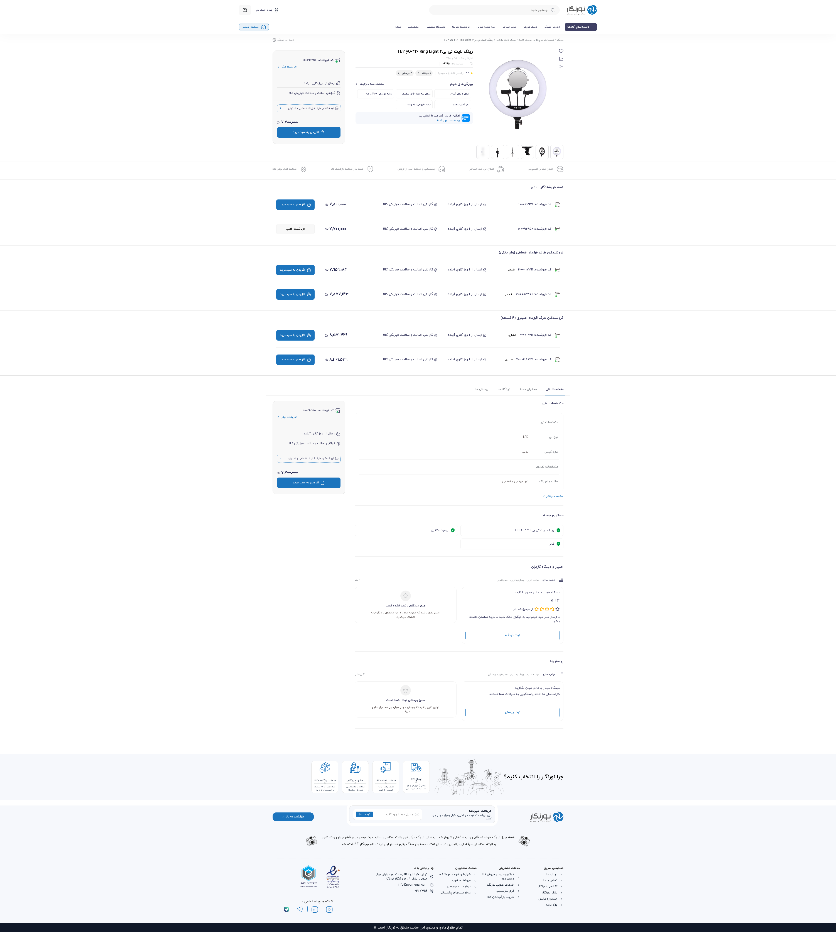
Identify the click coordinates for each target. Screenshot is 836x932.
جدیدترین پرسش (498, 674)
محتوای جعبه (528, 389)
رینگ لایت (525, 40)
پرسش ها (481, 389)
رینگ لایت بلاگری (506, 40)
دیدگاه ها (504, 389)
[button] (561, 51)
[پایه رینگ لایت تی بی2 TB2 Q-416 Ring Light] (512, 152)
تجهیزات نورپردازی (543, 40)
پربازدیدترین (517, 580)
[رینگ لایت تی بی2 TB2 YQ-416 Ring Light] (556, 152)
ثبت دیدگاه (512, 635)
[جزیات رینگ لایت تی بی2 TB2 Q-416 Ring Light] (497, 152)
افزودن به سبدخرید (292, 205)
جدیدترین (502, 580)
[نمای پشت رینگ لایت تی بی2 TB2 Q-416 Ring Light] (542, 152)
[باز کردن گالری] (517, 94)
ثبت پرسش (512, 712)
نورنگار (560, 40)
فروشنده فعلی (295, 229)
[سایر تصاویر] (482, 152)
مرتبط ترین (532, 580)
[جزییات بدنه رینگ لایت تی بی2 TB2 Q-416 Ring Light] (527, 152)
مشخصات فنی (555, 389)
